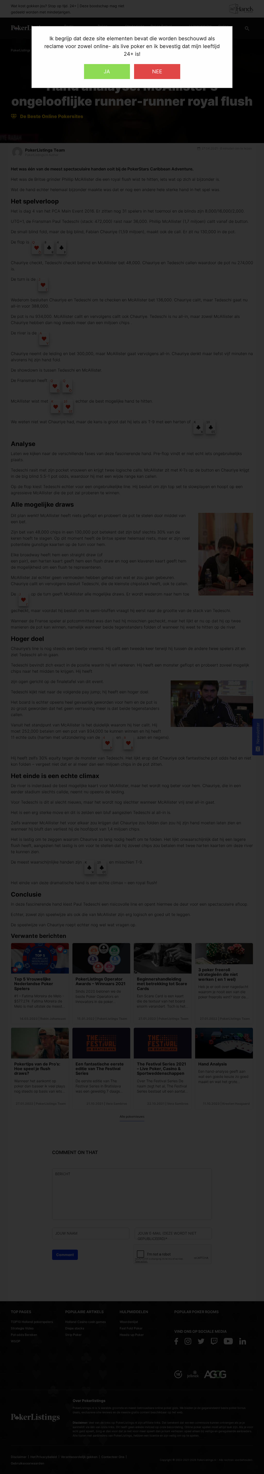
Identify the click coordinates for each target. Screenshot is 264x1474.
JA (107, 71)
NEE (157, 71)
